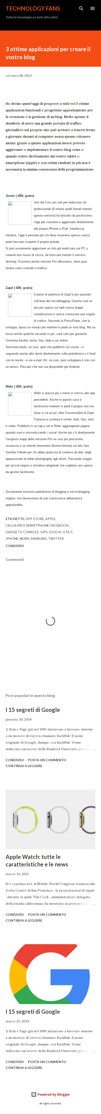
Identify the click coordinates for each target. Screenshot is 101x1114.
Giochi (55, 532)
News (24, 538)
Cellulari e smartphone (27, 525)
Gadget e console (22, 532)
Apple (50, 519)
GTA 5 (67, 532)
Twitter (56, 538)
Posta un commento (47, 760)
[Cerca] (81, 8)
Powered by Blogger (53, 1094)
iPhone (12, 538)
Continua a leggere (24, 766)
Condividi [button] (15, 546)
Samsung (39, 538)
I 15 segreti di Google (33, 709)
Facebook (59, 525)
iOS (20, 196)
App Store (35, 519)
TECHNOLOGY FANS (33, 8)
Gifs (43, 532)
